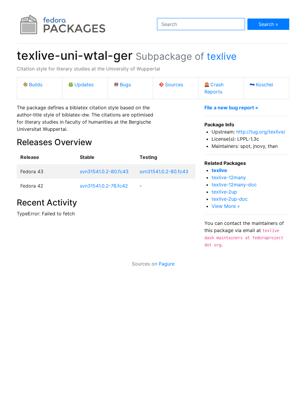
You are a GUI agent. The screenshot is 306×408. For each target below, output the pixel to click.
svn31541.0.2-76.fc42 (104, 186)
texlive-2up (224, 192)
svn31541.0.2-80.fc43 (104, 171)
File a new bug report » (231, 108)
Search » (268, 24)
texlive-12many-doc (234, 185)
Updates (84, 85)
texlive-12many (229, 177)
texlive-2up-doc (230, 199)
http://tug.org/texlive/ (260, 132)
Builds (35, 85)
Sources (174, 85)
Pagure (167, 264)
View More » (226, 206)
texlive (222, 56)
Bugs (125, 85)
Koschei (264, 85)
